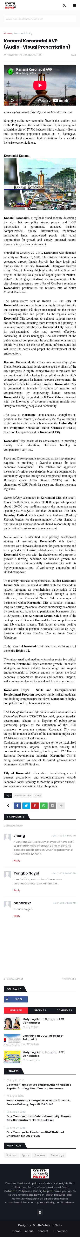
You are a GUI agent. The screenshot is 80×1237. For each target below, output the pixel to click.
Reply (17, 860)
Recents (40, 1010)
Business (11, 1155)
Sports (25, 1155)
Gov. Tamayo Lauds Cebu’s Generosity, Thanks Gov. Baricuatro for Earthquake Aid (39, 1118)
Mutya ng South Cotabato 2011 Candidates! (43, 1021)
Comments (64, 1010)
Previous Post (14, 979)
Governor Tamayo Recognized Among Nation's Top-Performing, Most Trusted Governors (39, 1086)
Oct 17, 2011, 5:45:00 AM (64, 903)
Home (8, 33)
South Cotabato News (47, 1225)
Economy (40, 1155)
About (29, 1231)
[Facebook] (17, 805)
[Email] (52, 805)
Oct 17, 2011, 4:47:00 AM (64, 835)
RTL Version (60, 1231)
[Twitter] (26, 805)
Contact (42, 1231)
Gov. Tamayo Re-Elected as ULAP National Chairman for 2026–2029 (35, 1133)
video (38, 795)
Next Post (68, 979)
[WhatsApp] (44, 805)
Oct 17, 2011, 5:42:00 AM (64, 873)
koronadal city (23, 33)
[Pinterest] (35, 805)
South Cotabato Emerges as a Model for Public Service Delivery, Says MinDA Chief (38, 1102)
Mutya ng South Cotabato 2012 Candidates (44, 1054)
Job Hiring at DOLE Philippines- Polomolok (43, 1037)
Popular (16, 1010)
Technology (57, 1155)
